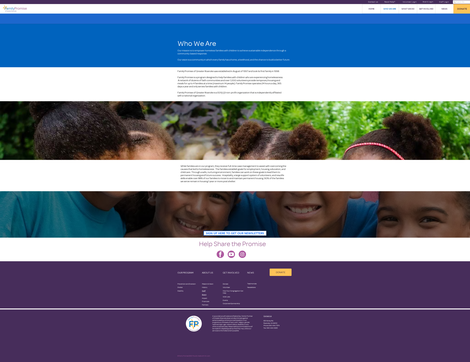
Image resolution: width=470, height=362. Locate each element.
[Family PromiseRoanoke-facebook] (220, 254)
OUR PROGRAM (185, 272)
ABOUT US (207, 272)
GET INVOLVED (231, 272)
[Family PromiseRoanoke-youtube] (231, 254)
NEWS (250, 272)
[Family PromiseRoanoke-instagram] (242, 254)
